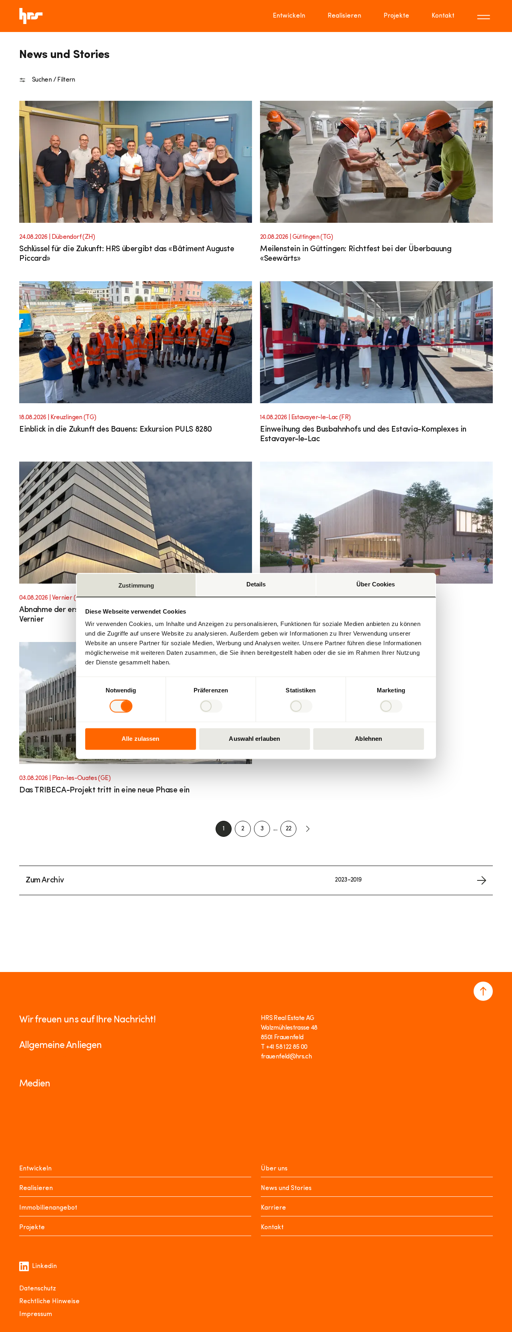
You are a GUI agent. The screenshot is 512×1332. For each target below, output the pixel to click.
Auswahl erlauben (254, 738)
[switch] (211, 706)
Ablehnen (368, 738)
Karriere (273, 1208)
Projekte (396, 16)
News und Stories (286, 1188)
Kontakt (443, 16)
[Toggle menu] (485, 16)
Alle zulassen (140, 738)
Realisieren (344, 16)
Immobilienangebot (48, 1208)
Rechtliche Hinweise (49, 1301)
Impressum (35, 1314)
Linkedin (44, 1266)
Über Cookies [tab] (375, 584)
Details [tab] (256, 584)
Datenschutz (37, 1289)
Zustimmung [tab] (136, 585)
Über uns (274, 1169)
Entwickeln (289, 16)
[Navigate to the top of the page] (483, 991)
